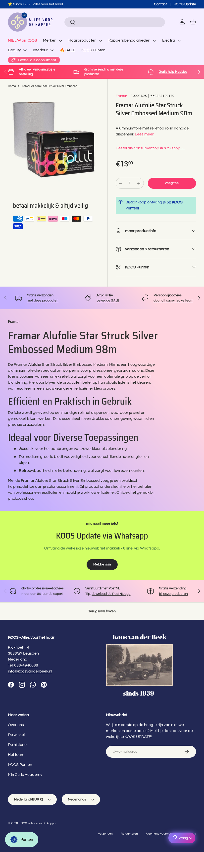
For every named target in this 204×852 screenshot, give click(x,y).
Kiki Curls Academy (25, 775)
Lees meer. (144, 134)
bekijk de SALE (108, 300)
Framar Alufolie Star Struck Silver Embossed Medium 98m (50, 86)
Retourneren (129, 833)
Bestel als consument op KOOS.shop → (150, 148)
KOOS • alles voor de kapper (37, 823)
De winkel (16, 735)
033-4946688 (26, 665)
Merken (49, 40)
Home (12, 86)
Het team (16, 755)
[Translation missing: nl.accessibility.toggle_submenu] (60, 41)
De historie (17, 745)
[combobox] (114, 22)
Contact (160, 4)
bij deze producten (173, 594)
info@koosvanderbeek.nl (30, 671)
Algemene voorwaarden (162, 833)
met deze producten (42, 300)
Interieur (40, 50)
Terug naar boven (102, 611)
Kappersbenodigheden (129, 40)
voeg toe (172, 183)
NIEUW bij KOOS (22, 40)
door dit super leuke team (173, 300)
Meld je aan (102, 564)
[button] (193, 21)
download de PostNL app (111, 594)
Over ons (16, 725)
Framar (121, 96)
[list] (53, 138)
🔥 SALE (67, 50)
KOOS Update (185, 4)
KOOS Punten (93, 50)
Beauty (14, 50)
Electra (168, 40)
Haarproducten (82, 40)
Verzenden (105, 833)
